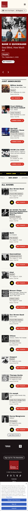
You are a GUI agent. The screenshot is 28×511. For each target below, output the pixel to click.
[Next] (8, 72)
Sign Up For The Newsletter (14, 457)
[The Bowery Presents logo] (4, 4)
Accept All (14, 508)
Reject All (14, 504)
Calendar (14, 479)
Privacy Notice (9, 497)
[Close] (26, 483)
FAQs (14, 481)
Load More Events (14, 435)
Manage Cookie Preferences (14, 500)
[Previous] (3, 72)
